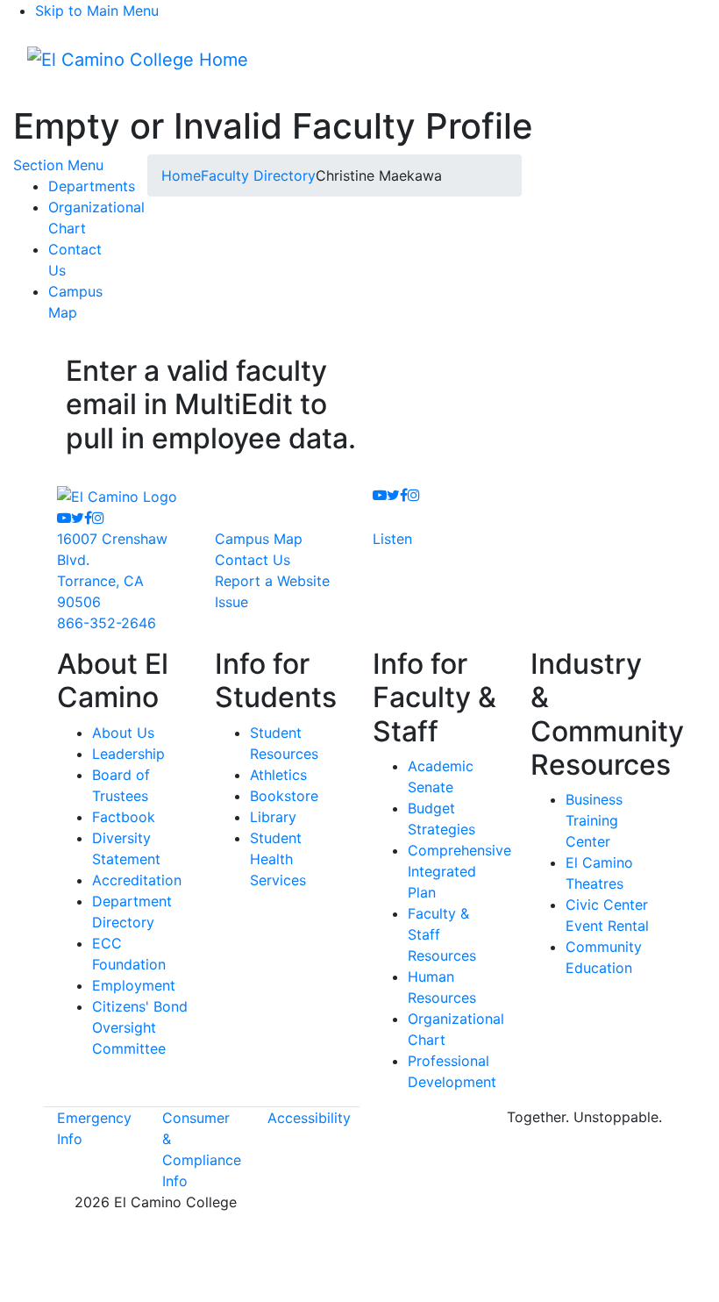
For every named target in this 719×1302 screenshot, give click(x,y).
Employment (133, 985)
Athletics (278, 774)
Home (181, 175)
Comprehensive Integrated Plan (459, 871)
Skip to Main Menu (97, 10)
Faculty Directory (258, 175)
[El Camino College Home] (137, 59)
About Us (123, 732)
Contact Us (252, 560)
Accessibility (309, 1118)
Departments (91, 186)
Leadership (128, 753)
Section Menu (58, 165)
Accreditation (137, 880)
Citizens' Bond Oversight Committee (140, 1027)
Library (273, 817)
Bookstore (284, 796)
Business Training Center (594, 820)
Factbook (123, 817)
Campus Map (259, 538)
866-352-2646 (106, 623)
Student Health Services (278, 859)
